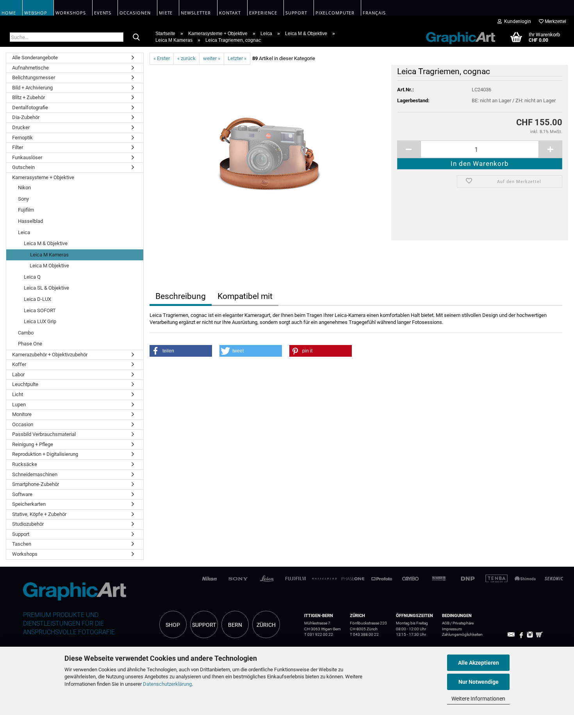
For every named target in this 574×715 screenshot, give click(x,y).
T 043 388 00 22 (364, 634)
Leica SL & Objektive (46, 288)
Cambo (26, 333)
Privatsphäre (463, 623)
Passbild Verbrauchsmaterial (44, 434)
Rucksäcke (24, 464)
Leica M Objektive (49, 266)
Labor (18, 374)
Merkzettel (555, 21)
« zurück (186, 58)
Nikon (24, 187)
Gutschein (23, 167)
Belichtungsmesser (33, 77)
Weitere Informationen (478, 698)
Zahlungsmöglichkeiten (462, 634)
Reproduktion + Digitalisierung (45, 454)
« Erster (161, 58)
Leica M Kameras (49, 255)
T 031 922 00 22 (318, 634)
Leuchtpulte (25, 384)
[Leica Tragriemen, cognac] (267, 152)
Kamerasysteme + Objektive (43, 177)
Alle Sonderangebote (35, 57)
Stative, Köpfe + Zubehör (39, 514)
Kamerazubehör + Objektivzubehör (49, 355)
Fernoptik (22, 138)
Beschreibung (180, 296)
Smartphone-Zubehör (35, 484)
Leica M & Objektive (46, 243)
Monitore (22, 414)
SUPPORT (204, 625)
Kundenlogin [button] (516, 21)
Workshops (24, 554)
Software (22, 494)
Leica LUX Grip (40, 321)
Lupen (19, 404)
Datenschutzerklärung (167, 684)
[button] (181, 351)
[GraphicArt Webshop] (456, 36)
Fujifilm (26, 210)
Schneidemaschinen (34, 474)
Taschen (21, 544)
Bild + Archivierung (32, 88)
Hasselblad (30, 221)
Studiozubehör (28, 524)
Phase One (30, 344)
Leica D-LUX (37, 299)
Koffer (19, 364)
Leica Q (32, 277)
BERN (235, 625)
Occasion (22, 424)
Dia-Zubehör (25, 117)
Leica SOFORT (40, 310)
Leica (24, 232)
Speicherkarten (29, 504)
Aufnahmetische (30, 68)
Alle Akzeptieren (478, 663)
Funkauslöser (27, 157)
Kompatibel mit (245, 296)
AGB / (447, 623)
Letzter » (237, 58)
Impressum (452, 629)
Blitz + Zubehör (28, 97)
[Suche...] (136, 37)
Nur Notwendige (478, 682)
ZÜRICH (266, 625)
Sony (23, 199)
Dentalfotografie (30, 107)
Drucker (21, 127)
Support (20, 534)
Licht (17, 394)
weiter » (211, 58)
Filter (17, 147)
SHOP (173, 625)
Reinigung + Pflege (32, 444)
